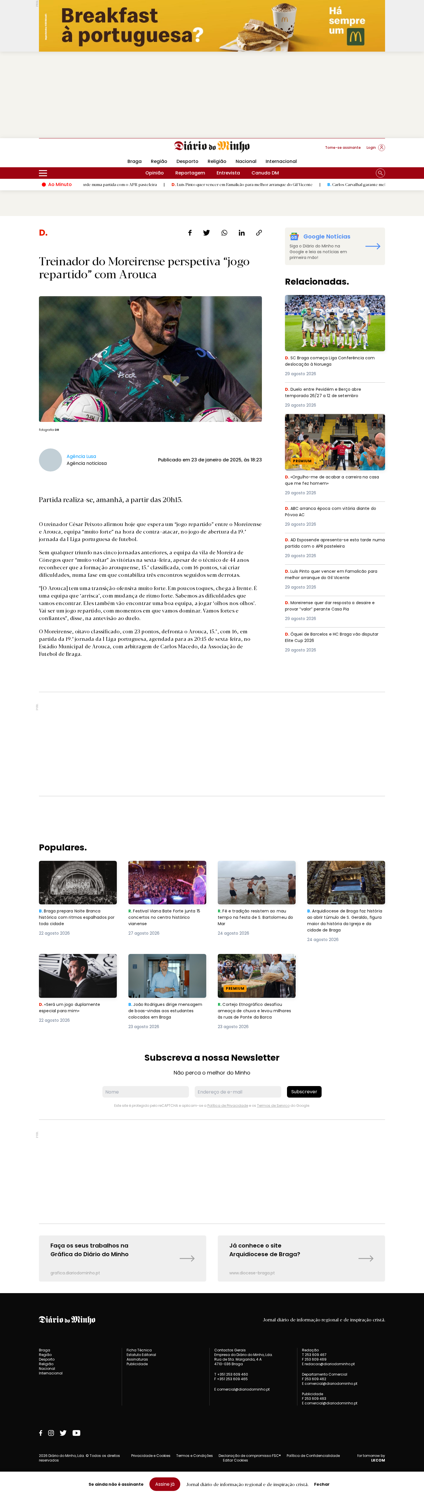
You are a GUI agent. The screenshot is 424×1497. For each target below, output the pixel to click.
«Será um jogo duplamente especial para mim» (70, 961)
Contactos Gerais (230, 1350)
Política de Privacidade (227, 1105)
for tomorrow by (371, 1458)
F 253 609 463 (314, 1398)
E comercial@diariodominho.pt (242, 1389)
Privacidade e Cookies (150, 1455)
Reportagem (190, 173)
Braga (134, 161)
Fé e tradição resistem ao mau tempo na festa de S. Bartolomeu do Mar (257, 871)
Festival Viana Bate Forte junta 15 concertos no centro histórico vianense (166, 871)
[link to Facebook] (40, 1433)
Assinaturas (137, 1359)
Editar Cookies (235, 1460)
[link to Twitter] (63, 1433)
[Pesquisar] (380, 173)
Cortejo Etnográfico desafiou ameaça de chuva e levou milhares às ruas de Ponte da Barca (252, 967)
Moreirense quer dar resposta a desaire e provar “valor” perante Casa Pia (333, 606)
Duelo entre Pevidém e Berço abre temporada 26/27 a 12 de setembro (326, 393)
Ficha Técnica (139, 1350)
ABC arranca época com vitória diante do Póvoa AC (334, 512)
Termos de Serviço (273, 1105)
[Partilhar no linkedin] (242, 233)
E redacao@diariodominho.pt (328, 1363)
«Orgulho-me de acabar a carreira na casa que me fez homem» (329, 421)
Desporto (187, 161)
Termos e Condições (194, 1455)
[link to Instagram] (51, 1433)
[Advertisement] (212, 95)
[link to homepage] (212, 147)
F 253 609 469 (314, 1359)
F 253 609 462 (314, 1378)
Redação (310, 1350)
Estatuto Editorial (141, 1354)
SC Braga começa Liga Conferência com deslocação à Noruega (332, 302)
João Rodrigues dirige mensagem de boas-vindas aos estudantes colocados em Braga (167, 964)
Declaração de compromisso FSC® (250, 1455)
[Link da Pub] (212, 26)
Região (159, 161)
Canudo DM (265, 173)
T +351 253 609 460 (231, 1374)
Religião (217, 161)
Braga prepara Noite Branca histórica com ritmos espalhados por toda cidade (72, 871)
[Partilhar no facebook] (190, 233)
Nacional (246, 161)
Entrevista (228, 173)
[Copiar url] (259, 233)
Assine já (165, 1484)
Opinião (154, 173)
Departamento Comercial (324, 1374)
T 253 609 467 (314, 1354)
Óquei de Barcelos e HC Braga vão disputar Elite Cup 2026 (325, 638)
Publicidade (137, 1363)
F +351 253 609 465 (231, 1378)
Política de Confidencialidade (313, 1455)
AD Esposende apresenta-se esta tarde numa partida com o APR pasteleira (331, 543)
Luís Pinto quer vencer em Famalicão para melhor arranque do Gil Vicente (190, 184)
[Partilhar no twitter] (206, 233)
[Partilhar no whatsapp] (224, 233)
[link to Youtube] (76, 1433)
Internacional (281, 161)
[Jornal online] (69, 150)
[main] (212, 754)
